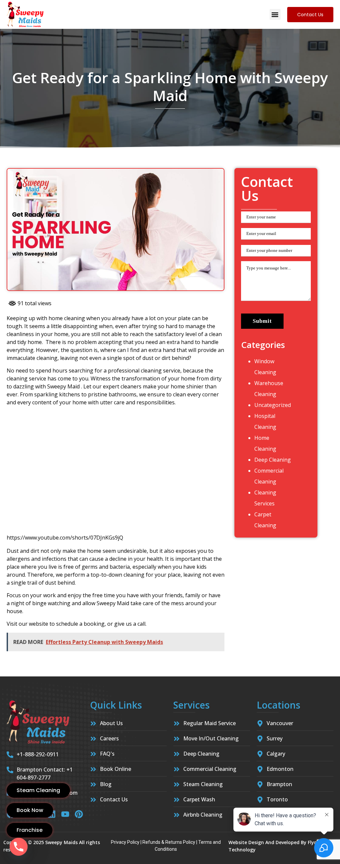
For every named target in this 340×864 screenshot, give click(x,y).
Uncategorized (272, 405)
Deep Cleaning (272, 459)
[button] (275, 14)
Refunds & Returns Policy (168, 842)
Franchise (29, 830)
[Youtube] (65, 814)
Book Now (30, 810)
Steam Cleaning (38, 790)
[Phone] (19, 847)
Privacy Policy (125, 842)
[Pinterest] (79, 814)
